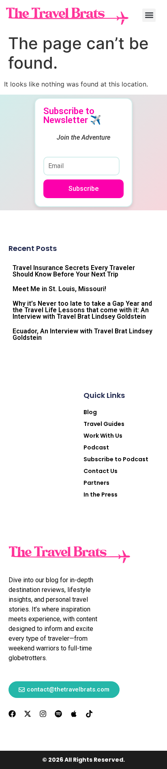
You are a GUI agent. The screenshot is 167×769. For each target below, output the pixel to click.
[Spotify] (58, 713)
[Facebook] (12, 713)
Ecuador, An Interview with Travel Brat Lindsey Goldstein (82, 334)
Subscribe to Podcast (116, 459)
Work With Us (103, 436)
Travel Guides (104, 424)
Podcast (96, 447)
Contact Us (101, 471)
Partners (96, 483)
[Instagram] (43, 713)
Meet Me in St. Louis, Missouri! (59, 289)
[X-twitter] (27, 713)
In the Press (101, 494)
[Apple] (73, 713)
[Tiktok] (89, 713)
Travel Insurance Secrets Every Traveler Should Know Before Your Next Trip (74, 271)
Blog (90, 412)
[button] (149, 15)
